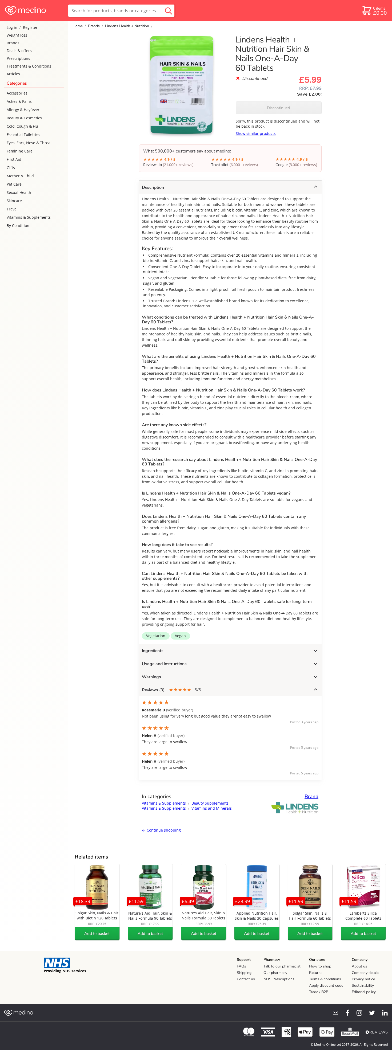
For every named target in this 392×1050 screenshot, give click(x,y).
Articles (13, 73)
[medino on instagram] (356, 1013)
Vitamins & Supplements (29, 217)
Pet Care (14, 184)
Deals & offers (19, 50)
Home (78, 26)
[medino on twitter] (369, 1013)
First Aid (14, 159)
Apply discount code (326, 985)
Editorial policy (364, 991)
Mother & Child (20, 175)
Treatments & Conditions (29, 66)
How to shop (320, 966)
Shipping (244, 972)
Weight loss (17, 35)
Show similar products (256, 133)
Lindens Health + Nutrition (127, 26)
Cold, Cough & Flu (22, 126)
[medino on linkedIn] (382, 1013)
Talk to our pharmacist (282, 966)
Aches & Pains (19, 101)
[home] (33, 10)
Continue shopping (163, 830)
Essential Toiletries (23, 134)
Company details (365, 972)
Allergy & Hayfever (23, 109)
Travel (12, 208)
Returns (315, 972)
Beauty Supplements (210, 803)
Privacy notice (363, 979)
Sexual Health (19, 192)
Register (30, 27)
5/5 (171, 690)
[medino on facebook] (344, 1013)
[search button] (168, 10)
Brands (13, 42)
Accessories (17, 93)
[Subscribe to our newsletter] (333, 1013)
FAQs (241, 966)
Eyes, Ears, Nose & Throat (29, 142)
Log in (12, 27)
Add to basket (97, 933)
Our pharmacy (275, 972)
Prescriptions (18, 58)
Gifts (11, 167)
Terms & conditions (325, 979)
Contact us (246, 979)
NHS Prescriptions (278, 979)
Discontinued (278, 108)
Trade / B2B (318, 991)
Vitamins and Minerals (211, 808)
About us (359, 966)
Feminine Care (20, 151)
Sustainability (363, 985)
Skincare (14, 200)
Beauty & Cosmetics (24, 117)
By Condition (18, 225)
